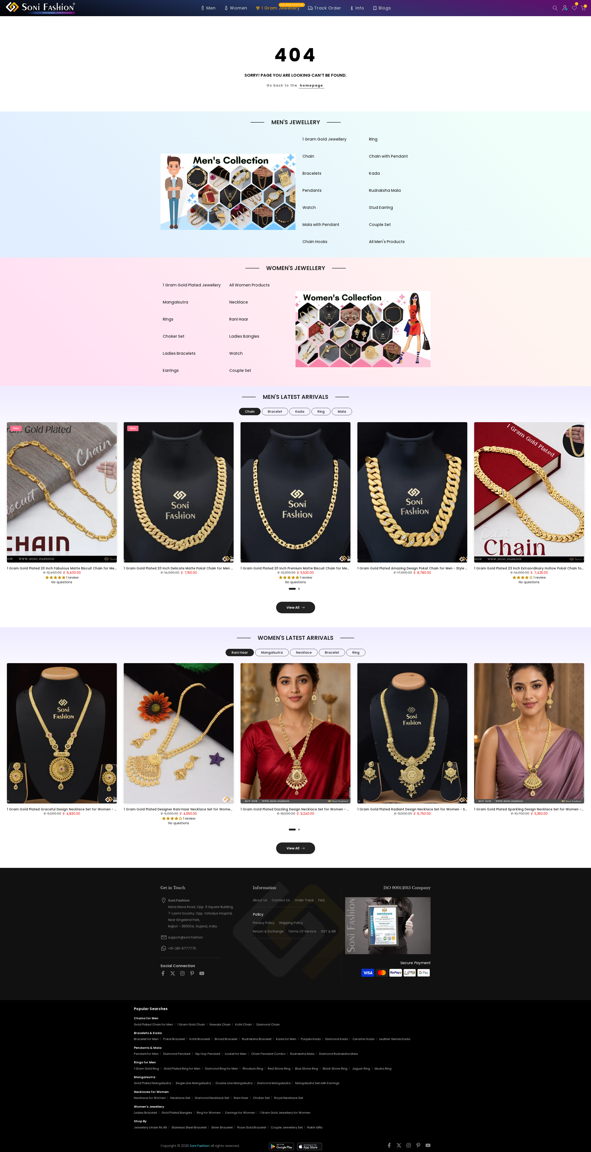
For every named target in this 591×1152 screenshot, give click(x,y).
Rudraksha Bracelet (256, 1039)
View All (292, 607)
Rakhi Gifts (315, 1127)
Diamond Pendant (176, 1054)
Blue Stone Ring (306, 1068)
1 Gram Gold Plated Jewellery (192, 285)
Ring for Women (209, 1112)
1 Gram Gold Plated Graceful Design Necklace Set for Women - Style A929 (69, 809)
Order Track (304, 900)
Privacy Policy (263, 923)
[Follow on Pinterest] (192, 975)
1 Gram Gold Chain (191, 1024)
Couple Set (380, 224)
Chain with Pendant (388, 156)
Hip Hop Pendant (207, 1054)
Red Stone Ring (279, 1068)
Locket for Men (236, 1054)
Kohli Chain (243, 1024)
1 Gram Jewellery (282, 7)
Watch (309, 207)
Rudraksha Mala (385, 190)
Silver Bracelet (222, 1127)
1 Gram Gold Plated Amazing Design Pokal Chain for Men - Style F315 (414, 568)
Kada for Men (286, 1039)
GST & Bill (328, 931)
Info (360, 8)
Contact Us (281, 900)
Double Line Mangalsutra (234, 1083)
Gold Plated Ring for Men (182, 1068)
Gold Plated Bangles (177, 1112)
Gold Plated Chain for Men (153, 1024)
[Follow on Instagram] (182, 975)
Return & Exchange (268, 931)
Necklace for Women (150, 1098)
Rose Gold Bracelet (251, 1127)
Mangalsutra (175, 302)
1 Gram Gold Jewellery (324, 139)
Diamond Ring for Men (221, 1068)
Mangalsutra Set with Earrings (317, 1083)
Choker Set (173, 336)
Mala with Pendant (320, 224)
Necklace (238, 302)
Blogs (385, 8)
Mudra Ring (383, 1068)
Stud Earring (381, 207)
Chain (308, 156)
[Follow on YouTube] (201, 975)
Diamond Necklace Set (212, 1098)
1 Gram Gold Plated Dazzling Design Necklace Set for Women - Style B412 (302, 809)
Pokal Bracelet (174, 1039)
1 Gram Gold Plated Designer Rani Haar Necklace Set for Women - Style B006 (188, 809)
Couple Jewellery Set (287, 1127)
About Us (260, 900)
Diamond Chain (268, 1024)
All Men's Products (387, 241)
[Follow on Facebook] (163, 975)
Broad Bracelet (226, 1039)
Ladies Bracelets (179, 353)
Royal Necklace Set (288, 1098)
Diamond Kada (336, 1039)
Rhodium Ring (253, 1068)
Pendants (312, 190)
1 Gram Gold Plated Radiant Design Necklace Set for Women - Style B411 (418, 809)
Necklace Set (180, 1098)
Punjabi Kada (311, 1039)
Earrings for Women (240, 1112)
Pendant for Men (146, 1054)
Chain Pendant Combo (268, 1054)
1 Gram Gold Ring (146, 1068)
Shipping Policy (291, 923)
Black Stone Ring (335, 1068)
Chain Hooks (314, 241)
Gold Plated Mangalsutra (152, 1083)
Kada (374, 173)
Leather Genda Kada (394, 1039)
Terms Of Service (302, 931)
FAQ (321, 900)
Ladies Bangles (244, 336)
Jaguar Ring (361, 1068)
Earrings (171, 370)
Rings (168, 319)
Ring (373, 139)
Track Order (327, 8)
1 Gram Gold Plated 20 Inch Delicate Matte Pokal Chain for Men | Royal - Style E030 (193, 568)
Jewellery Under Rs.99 (150, 1127)
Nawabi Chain (220, 1024)
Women (238, 8)
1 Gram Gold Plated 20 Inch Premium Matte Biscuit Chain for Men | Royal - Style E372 (311, 568)
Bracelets (311, 173)
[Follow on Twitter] (172, 975)
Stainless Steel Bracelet (189, 1127)
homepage (311, 85)
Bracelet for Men (146, 1039)
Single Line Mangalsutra (193, 1083)
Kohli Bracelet (200, 1039)
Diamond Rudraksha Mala (338, 1054)
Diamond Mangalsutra (274, 1083)
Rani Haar (238, 319)
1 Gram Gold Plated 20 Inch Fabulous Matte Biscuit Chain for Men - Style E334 (72, 568)
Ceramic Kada (363, 1039)
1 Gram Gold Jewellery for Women (285, 1112)
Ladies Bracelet (145, 1112)
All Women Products (249, 285)
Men (211, 8)
